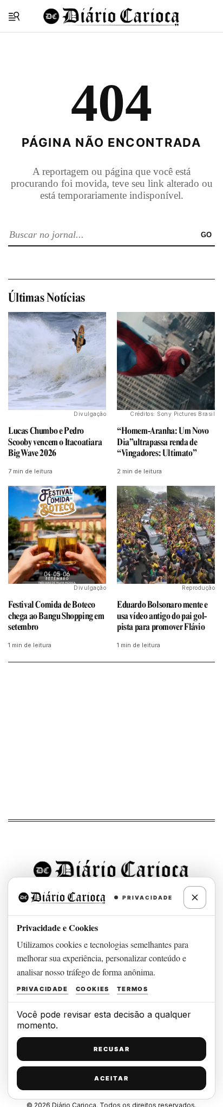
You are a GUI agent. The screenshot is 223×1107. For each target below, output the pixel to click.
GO (206, 235)
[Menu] (14, 16)
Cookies (92, 989)
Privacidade (42, 989)
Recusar (112, 1049)
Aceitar (111, 1078)
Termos (132, 989)
